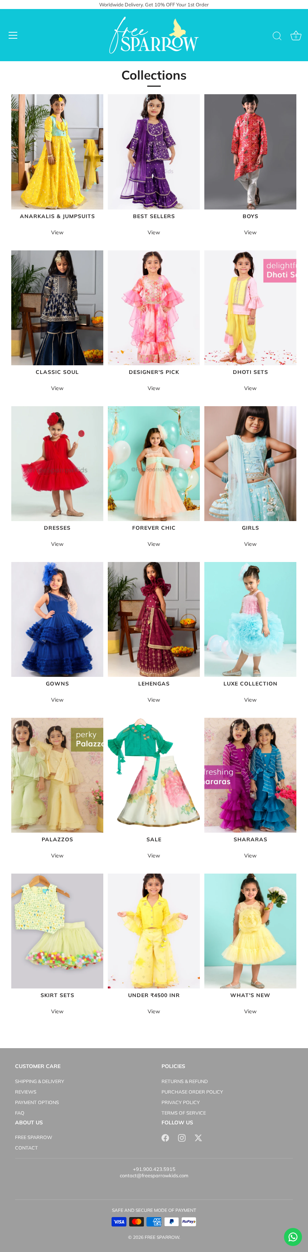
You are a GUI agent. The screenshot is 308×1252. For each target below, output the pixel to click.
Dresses (57, 528)
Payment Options (37, 1102)
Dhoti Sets (250, 372)
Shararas (250, 839)
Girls (250, 528)
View (57, 232)
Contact (26, 1148)
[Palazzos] (57, 775)
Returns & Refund (185, 1081)
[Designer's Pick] (154, 307)
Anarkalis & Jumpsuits (57, 216)
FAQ (19, 1113)
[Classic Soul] (57, 307)
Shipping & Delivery (39, 1081)
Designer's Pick (154, 372)
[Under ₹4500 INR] (154, 931)
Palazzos (57, 839)
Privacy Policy (181, 1102)
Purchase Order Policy (192, 1092)
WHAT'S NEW (250, 995)
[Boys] (250, 151)
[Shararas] (250, 775)
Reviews (25, 1092)
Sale (154, 839)
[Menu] (13, 35)
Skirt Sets (57, 995)
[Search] (277, 36)
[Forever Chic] (154, 463)
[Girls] (250, 463)
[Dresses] (57, 463)
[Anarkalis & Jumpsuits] (57, 151)
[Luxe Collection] (250, 619)
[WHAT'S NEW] (250, 931)
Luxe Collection (250, 684)
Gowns (57, 684)
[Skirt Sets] (57, 931)
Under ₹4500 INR (154, 995)
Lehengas (154, 684)
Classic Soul (57, 372)
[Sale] (154, 775)
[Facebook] (165, 1137)
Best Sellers (154, 216)
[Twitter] (198, 1137)
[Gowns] (57, 619)
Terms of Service (184, 1113)
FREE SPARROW (33, 1137)
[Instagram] (182, 1137)
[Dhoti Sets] (250, 307)
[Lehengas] (154, 619)
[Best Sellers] (154, 151)
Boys (250, 216)
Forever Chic (154, 528)
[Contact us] (293, 1237)
